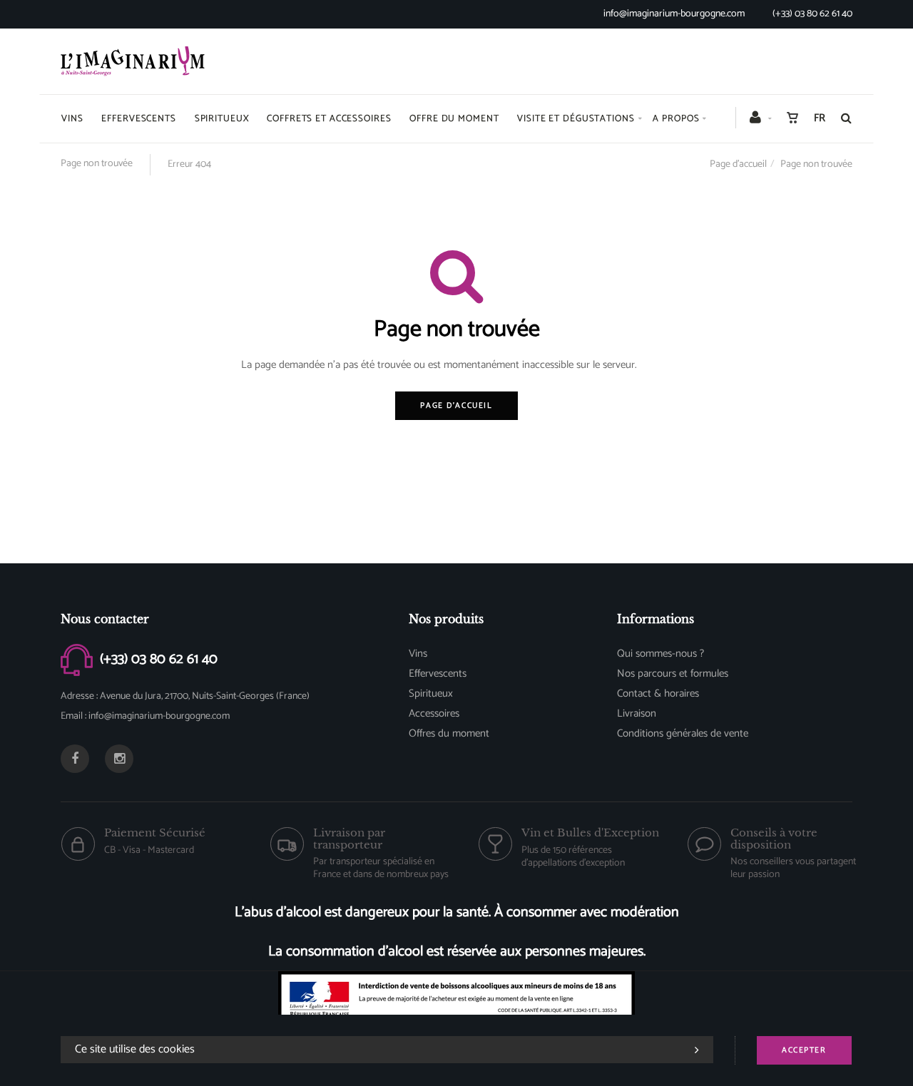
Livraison (636, 713)
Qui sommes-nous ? (660, 653)
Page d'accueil (738, 164)
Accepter (804, 1050)
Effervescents (138, 118)
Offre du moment (454, 118)
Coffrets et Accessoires (329, 118)
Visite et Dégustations (575, 118)
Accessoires (434, 713)
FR (819, 118)
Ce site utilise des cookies (135, 1049)
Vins (72, 118)
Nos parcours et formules (672, 673)
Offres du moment (449, 733)
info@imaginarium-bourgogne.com (674, 14)
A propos (676, 118)
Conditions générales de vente (682, 733)
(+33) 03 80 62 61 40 (812, 14)
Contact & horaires (658, 693)
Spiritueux (222, 118)
